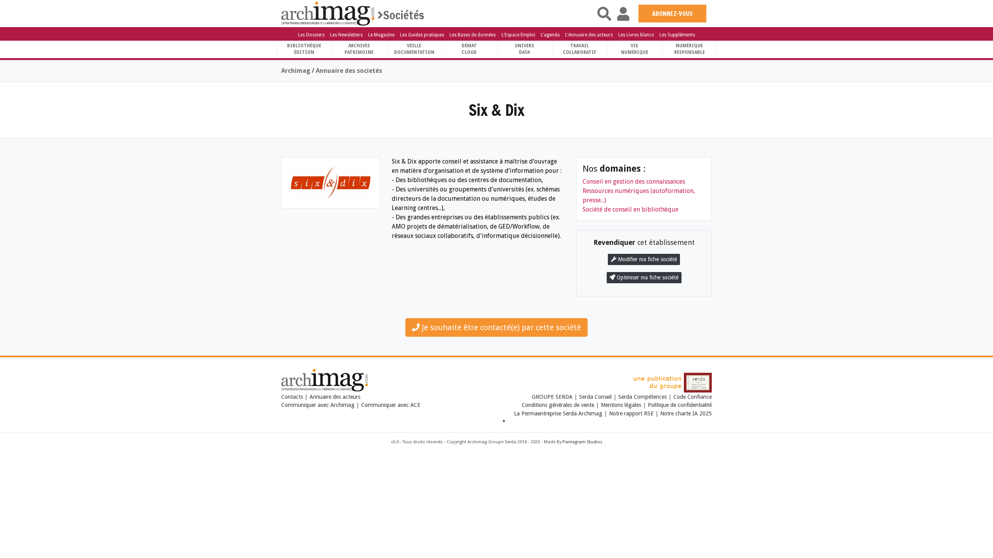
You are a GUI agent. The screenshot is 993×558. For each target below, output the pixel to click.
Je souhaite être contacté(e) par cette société (500, 327)
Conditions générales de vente (558, 405)
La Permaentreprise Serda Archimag (558, 413)
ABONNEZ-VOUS (672, 13)
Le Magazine (381, 35)
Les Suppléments (677, 35)
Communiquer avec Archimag (318, 405)
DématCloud (469, 49)
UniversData (524, 49)
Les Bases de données (473, 35)
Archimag (295, 70)
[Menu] (288, 14)
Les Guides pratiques (422, 35)
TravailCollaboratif (579, 49)
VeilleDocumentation (414, 49)
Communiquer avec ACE (390, 405)
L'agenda (550, 35)
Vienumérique (634, 49)
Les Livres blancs (636, 35)
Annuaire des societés (349, 70)
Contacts (292, 397)
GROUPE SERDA (553, 397)
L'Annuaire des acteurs (589, 35)
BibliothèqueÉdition (304, 49)
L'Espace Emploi (518, 35)
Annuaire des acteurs (335, 397)
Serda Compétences (642, 397)
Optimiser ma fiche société (646, 277)
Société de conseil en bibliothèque (630, 209)
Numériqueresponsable (689, 49)
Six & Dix (496, 110)
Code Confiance (692, 397)
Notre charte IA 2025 (686, 413)
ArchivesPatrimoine (359, 49)
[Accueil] (327, 13)
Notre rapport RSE (631, 413)
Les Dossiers (311, 35)
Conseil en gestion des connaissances (634, 181)
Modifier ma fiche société (646, 259)
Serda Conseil (595, 397)
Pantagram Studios (582, 441)
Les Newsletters (346, 35)
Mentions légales (621, 405)
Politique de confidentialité (680, 405)
